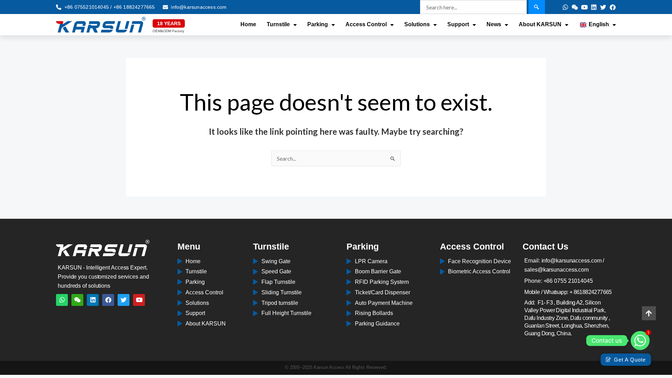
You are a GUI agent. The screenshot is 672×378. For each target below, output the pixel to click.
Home (248, 24)
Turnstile (278, 24)
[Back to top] (649, 313)
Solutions (417, 24)
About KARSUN (540, 24)
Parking (317, 24)
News (493, 24)
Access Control (366, 24)
